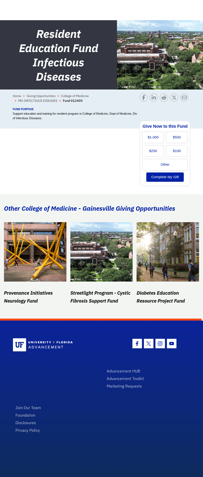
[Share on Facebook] (145, 100)
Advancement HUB (123, 371)
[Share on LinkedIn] (155, 100)
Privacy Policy (27, 430)
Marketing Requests (124, 386)
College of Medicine (75, 96)
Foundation (25, 415)
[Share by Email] (185, 100)
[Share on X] (175, 100)
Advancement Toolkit (125, 378)
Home (17, 96)
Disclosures (25, 422)
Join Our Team (28, 407)
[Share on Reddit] (165, 100)
